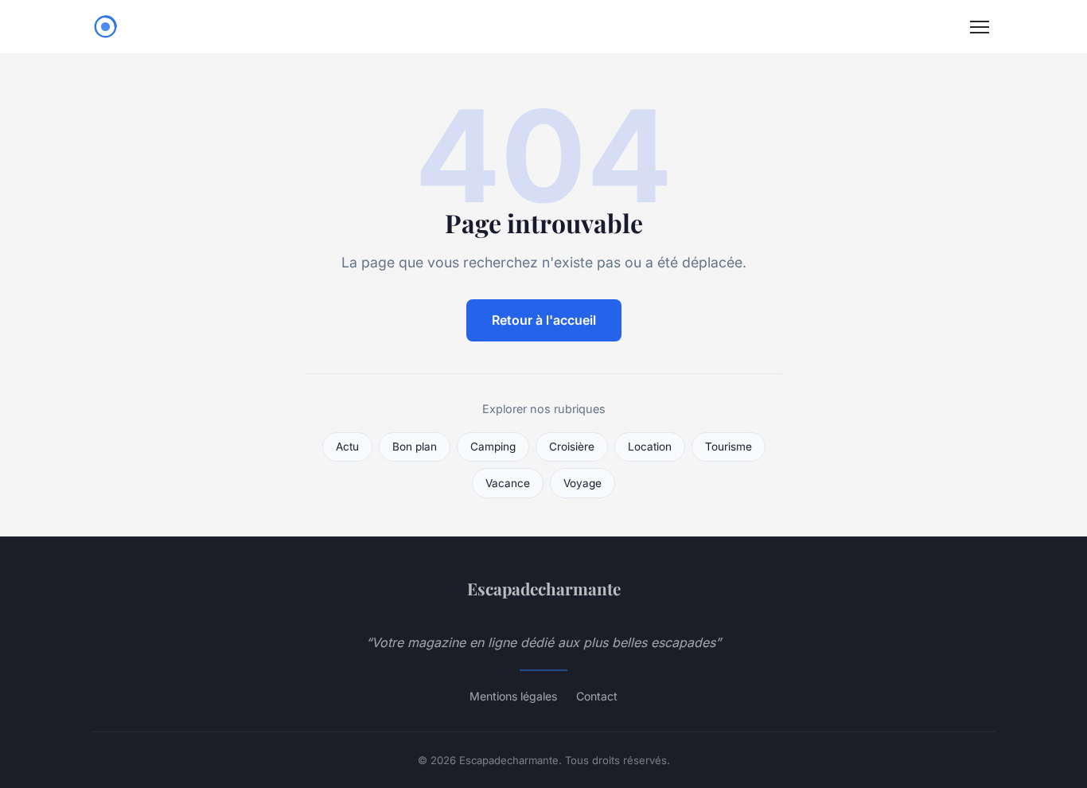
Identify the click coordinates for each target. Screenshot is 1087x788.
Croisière (571, 446)
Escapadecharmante (544, 588)
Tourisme (728, 446)
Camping (493, 446)
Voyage (582, 483)
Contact (597, 696)
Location (650, 446)
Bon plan (414, 446)
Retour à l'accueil (544, 320)
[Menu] (979, 27)
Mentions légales (513, 696)
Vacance (507, 483)
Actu (347, 446)
